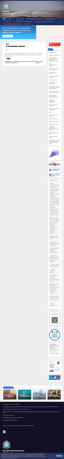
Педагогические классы (53, 118)
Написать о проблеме (8, 36)
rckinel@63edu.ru (20, 417)
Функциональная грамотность (54, 55)
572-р (5, 58)
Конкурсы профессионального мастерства (53, 64)
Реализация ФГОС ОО (53, 52)
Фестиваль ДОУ (7, 21)
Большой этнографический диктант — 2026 (24, 396)
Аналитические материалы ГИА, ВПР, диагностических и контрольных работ (54, 87)
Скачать (8, 58)
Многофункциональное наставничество (22, 21)
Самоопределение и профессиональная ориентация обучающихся (54, 96)
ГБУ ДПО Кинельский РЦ (13, 451)
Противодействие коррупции (54, 121)
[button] (60, 21)
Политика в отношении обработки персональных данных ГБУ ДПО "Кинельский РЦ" (18, 425)
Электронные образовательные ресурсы (44, 21)
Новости (6, 393)
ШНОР (50, 112)
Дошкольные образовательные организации (52, 101)
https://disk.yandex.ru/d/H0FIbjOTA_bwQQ (54, 299)
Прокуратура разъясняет (53, 124)
